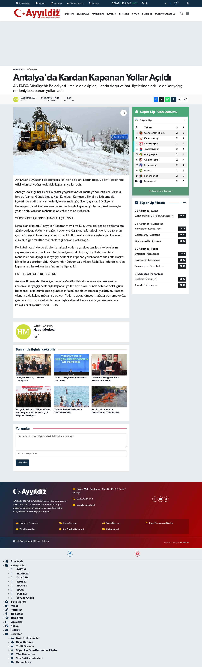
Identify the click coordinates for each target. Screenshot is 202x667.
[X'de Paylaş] (161, 99)
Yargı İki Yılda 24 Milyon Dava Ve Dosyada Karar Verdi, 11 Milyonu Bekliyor (33, 412)
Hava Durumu (70, 523)
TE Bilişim (184, 542)
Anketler (16, 622)
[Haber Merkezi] (23, 331)
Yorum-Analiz (77, 3)
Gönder (22, 462)
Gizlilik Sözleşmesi (22, 541)
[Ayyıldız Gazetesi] (37, 13)
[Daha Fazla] (173, 99)
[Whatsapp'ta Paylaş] (167, 99)
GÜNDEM (98, 13)
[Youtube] (160, 499)
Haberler (18, 70)
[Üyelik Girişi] (186, 3)
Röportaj (17, 614)
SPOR (135, 13)
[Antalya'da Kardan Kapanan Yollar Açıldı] (71, 141)
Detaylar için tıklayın (160, 191)
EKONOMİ (83, 13)
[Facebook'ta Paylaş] (156, 99)
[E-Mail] (36, 336)
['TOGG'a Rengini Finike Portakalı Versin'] (109, 364)
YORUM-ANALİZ (164, 13)
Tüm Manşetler (27, 529)
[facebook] (70, 554)
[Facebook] (154, 499)
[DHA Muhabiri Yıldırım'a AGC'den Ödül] (71, 396)
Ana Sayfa (17, 561)
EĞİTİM (69, 13)
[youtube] (137, 554)
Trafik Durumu (113, 523)
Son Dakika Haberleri (73, 529)
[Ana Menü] (187, 14)
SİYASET (124, 13)
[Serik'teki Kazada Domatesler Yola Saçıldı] (109, 396)
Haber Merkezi (44, 329)
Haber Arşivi (112, 529)
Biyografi (17, 618)
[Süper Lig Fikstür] (184, 203)
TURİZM (147, 13)
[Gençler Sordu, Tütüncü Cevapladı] (33, 364)
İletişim (95, 3)
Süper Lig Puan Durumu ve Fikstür (37, 650)
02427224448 (85, 499)
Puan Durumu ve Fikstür (161, 523)
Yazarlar (58, 3)
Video (42, 3)
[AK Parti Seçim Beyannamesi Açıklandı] (71, 364)
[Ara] (182, 14)
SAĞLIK (111, 13)
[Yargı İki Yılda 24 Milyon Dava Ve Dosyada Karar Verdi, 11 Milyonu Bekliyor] (33, 396)
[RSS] (166, 499)
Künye (36, 541)
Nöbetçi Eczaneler (29, 523)
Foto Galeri (24, 3)
